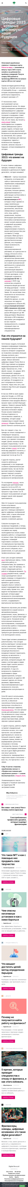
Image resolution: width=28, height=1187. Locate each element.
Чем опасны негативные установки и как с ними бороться (11, 915)
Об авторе (18, 1171)
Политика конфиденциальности (14, 1179)
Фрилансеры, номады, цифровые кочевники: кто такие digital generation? (13, 1130)
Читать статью (8, 882)
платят (14, 448)
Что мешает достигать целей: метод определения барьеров (12, 968)
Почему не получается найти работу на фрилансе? (13, 1020)
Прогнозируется (7, 710)
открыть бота (20, 776)
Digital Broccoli (7, 923)
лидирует (4, 423)
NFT (19, 199)
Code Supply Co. (14, 1168)
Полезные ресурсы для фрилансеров (14, 1175)
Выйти (17, 1177)
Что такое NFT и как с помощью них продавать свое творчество (13, 860)
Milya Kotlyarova (7, 41)
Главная (3, 10)
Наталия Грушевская (8, 867)
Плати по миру (7, 67)
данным (15, 482)
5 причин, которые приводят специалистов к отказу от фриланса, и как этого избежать (13, 1075)
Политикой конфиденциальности (12, 1184)
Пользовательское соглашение (14, 1180)
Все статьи (9, 1171)
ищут (3, 560)
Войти (11, 1177)
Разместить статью (14, 1173)
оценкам (7, 281)
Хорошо (22, 1185)
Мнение (10, 10)
